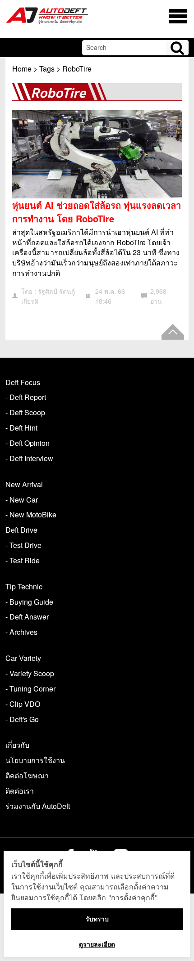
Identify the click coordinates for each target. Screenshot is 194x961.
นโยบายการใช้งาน (35, 760)
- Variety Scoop (29, 673)
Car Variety (23, 658)
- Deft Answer (27, 616)
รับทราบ (97, 919)
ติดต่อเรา (19, 791)
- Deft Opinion (27, 443)
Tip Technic (23, 586)
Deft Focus (22, 382)
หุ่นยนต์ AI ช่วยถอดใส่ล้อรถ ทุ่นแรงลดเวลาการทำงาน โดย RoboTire (96, 211)
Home (22, 68)
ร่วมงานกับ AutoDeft (37, 806)
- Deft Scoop (25, 412)
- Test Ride (22, 560)
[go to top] (173, 332)
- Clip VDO (22, 704)
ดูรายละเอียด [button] (97, 944)
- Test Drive (23, 545)
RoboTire (77, 68)
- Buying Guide (29, 602)
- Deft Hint (21, 427)
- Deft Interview (29, 458)
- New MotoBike (30, 514)
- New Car (21, 499)
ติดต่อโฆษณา (27, 775)
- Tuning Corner (30, 688)
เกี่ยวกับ (17, 745)
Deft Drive (21, 530)
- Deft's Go (22, 719)
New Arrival (24, 484)
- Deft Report (25, 397)
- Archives (21, 632)
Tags (47, 68)
